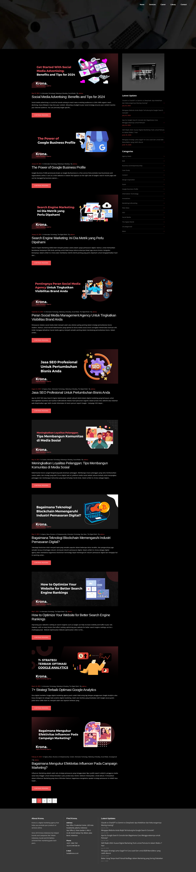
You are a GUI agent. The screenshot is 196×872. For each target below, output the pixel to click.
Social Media (71, 93)
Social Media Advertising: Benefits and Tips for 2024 (68, 97)
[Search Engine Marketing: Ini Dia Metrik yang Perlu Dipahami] (75, 212)
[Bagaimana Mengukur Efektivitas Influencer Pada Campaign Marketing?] (75, 734)
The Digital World (62, 234)
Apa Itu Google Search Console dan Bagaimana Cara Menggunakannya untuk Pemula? (140, 121)
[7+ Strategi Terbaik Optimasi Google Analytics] (75, 663)
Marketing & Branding (61, 93)
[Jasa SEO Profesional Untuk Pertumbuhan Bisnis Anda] (75, 366)
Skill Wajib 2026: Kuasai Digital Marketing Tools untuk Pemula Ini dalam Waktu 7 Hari (143, 131)
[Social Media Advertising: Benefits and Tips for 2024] (75, 70)
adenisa (81, 93)
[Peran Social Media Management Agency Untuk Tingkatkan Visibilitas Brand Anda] (75, 289)
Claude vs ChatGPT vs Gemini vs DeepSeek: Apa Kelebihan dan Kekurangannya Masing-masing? (142, 102)
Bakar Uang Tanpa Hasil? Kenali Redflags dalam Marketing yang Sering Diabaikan (132, 858)
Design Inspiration (128, 180)
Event (124, 184)
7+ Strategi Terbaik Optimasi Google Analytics (64, 690)
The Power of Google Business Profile (59, 167)
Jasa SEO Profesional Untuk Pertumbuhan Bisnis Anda (71, 392)
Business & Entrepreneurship (58, 534)
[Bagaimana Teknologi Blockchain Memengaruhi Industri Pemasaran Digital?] (75, 511)
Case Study (126, 170)
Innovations (126, 198)
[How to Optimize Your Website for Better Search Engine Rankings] (75, 589)
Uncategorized (113, 757)
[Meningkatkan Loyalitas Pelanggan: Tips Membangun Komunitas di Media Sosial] (75, 437)
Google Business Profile (130, 189)
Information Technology (48, 93)
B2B (123, 161)
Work (124, 231)
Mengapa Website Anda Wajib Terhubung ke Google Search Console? (142, 111)
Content (44, 459)
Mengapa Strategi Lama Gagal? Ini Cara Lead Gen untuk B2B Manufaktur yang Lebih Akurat (142, 141)
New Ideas (84, 534)
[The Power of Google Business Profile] (75, 141)
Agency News (47, 389)
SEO (123, 212)
